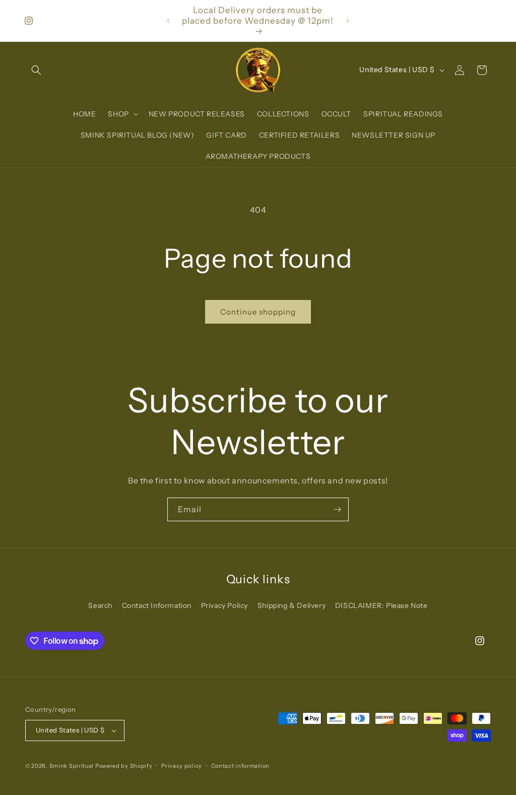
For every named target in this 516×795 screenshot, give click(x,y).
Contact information (240, 765)
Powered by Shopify (124, 765)
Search (100, 605)
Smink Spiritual (71, 765)
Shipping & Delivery (291, 605)
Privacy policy (181, 765)
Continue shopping (258, 312)
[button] (36, 70)
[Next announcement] (348, 20)
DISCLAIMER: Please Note (381, 605)
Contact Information (156, 605)
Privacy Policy (224, 605)
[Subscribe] (337, 509)
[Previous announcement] (168, 20)
